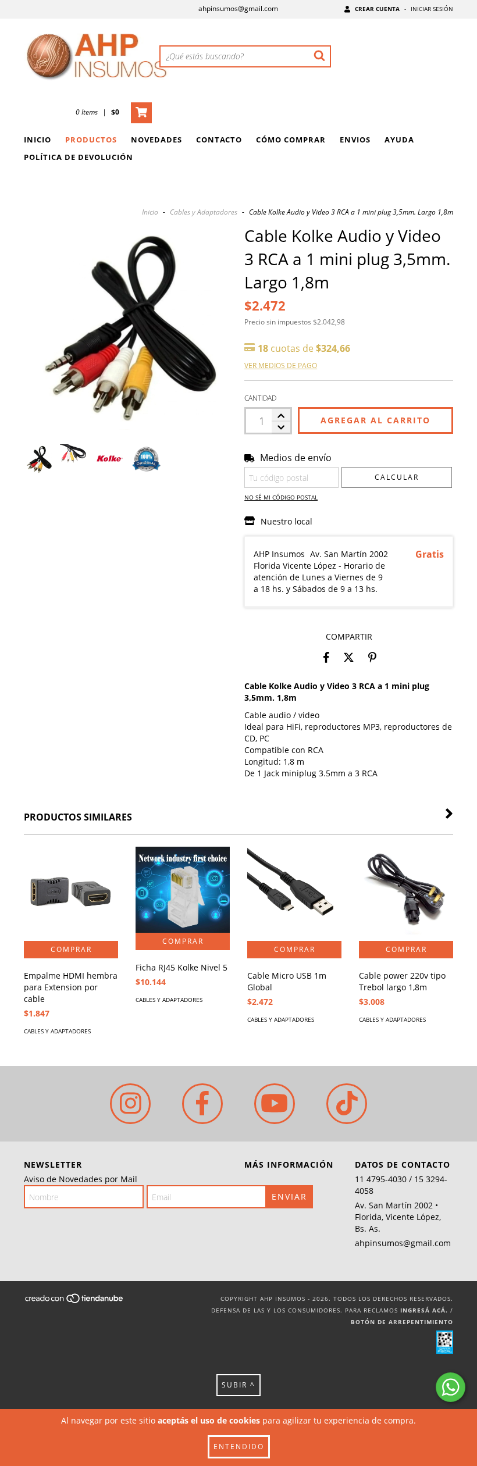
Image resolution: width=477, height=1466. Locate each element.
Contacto (219, 139)
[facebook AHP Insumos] (202, 1103)
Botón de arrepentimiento (402, 1322)
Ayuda (399, 139)
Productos (91, 139)
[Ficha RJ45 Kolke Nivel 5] (183, 889)
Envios (355, 139)
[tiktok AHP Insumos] (346, 1103)
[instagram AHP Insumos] (130, 1103)
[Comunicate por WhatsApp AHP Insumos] (450, 1387)
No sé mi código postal (281, 497)
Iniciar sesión (432, 9)
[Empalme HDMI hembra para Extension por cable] (71, 894)
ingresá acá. (424, 1310)
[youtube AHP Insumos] (274, 1103)
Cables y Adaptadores (203, 212)
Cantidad (260, 398)
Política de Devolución (78, 157)
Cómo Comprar (291, 139)
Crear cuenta (377, 9)
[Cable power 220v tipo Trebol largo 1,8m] (406, 894)
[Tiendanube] (75, 1302)
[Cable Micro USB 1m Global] (294, 894)
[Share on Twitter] (348, 657)
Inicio (37, 139)
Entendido (238, 1446)
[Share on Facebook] (326, 657)
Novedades (156, 139)
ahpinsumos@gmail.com (238, 8)
